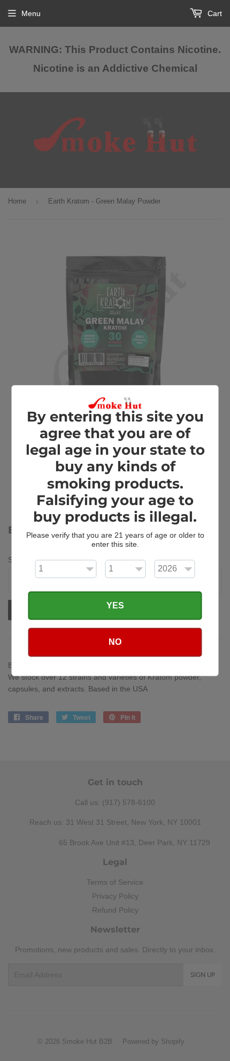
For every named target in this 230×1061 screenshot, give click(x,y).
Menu (31, 13)
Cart (213, 13)
